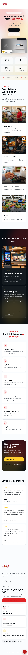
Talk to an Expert (15, 34)
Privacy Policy (12, 650)
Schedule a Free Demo (13, 600)
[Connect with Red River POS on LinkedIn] (10, 581)
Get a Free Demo (13, 30)
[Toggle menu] (25, 4)
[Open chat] (25, 652)
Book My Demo (10, 459)
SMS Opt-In (6, 650)
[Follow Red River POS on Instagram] (3, 581)
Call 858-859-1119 (13, 465)
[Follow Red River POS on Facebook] (6, 581)
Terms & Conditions (20, 650)
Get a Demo (20, 641)
